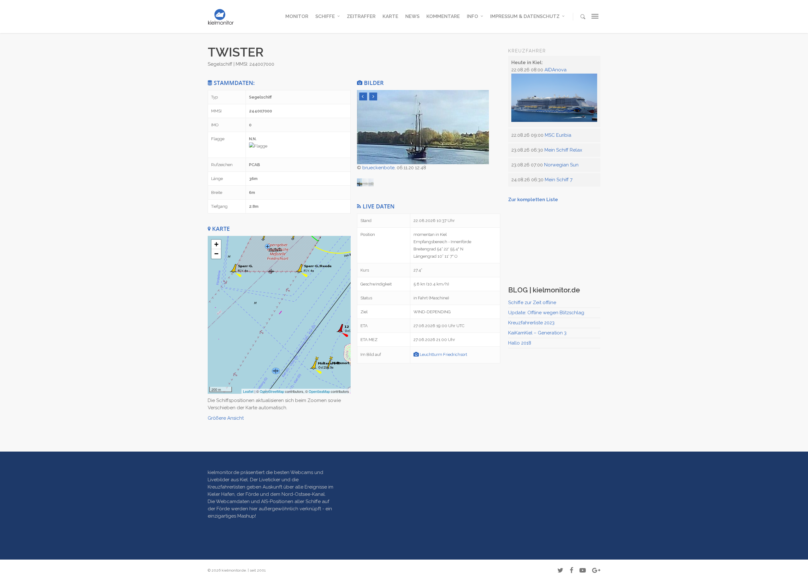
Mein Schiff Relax (563, 150)
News (412, 16)
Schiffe (325, 16)
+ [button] (216, 244)
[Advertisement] (555, 242)
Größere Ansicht (226, 418)
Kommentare (443, 16)
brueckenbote (378, 168)
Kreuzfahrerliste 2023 (531, 323)
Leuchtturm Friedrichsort (443, 354)
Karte (390, 16)
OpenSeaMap (319, 391)
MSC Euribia (558, 135)
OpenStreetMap (272, 391)
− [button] (216, 254)
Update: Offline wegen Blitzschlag (546, 312)
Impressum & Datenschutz (525, 16)
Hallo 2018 (519, 343)
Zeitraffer (361, 16)
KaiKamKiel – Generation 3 (537, 333)
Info (472, 16)
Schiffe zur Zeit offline (532, 302)
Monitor (296, 16)
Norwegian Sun (561, 165)
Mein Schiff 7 (559, 180)
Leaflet (248, 391)
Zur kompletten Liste (533, 199)
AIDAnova (555, 70)
